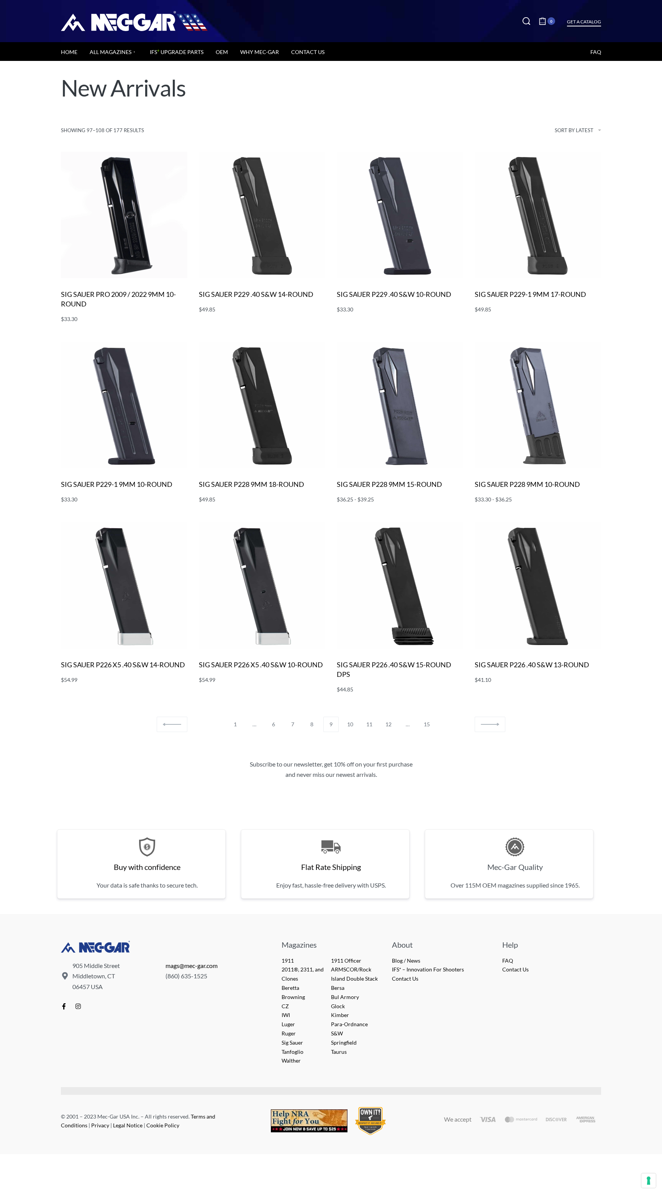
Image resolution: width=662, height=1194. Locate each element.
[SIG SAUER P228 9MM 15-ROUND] (400, 405)
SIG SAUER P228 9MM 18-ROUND (251, 484)
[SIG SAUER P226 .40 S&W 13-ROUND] (538, 585)
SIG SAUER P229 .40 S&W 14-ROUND (256, 294)
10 (350, 724)
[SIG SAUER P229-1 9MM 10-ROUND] (124, 405)
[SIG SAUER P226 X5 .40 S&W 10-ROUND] (262, 585)
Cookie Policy (162, 1125)
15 (427, 724)
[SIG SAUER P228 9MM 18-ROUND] (262, 405)
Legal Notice (128, 1125)
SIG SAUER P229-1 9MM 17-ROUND (530, 294)
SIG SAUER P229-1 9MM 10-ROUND (116, 484)
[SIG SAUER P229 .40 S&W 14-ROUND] (262, 215)
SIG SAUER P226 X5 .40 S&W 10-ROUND (261, 664)
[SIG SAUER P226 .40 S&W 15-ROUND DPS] (400, 585)
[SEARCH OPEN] (526, 21)
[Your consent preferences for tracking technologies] (648, 1180)
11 (369, 724)
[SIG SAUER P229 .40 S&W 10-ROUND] (400, 215)
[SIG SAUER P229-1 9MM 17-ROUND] (538, 215)
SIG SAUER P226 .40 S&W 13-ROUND (532, 664)
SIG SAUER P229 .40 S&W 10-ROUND (394, 294)
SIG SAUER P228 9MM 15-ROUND (389, 484)
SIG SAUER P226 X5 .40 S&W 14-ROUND (123, 664)
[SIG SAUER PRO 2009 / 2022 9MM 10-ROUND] (124, 215)
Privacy (100, 1125)
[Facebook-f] (64, 1006)
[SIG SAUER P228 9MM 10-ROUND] (538, 405)
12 (388, 724)
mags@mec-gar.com (192, 965)
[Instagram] (78, 1006)
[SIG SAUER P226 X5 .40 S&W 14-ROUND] (124, 585)
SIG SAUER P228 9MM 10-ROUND (527, 484)
